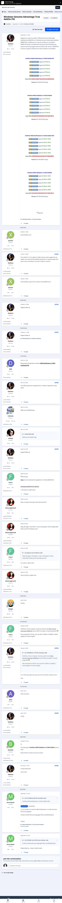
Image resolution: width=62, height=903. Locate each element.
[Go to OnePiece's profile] (4, 24)
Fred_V (10, 482)
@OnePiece (24, 806)
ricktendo (10, 416)
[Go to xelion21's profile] (10, 235)
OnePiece (8, 24)
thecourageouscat (10, 508)
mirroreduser (11, 802)
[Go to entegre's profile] (10, 603)
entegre (10, 609)
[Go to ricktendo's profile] (10, 410)
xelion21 (10, 241)
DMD (10, 369)
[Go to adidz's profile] (10, 694)
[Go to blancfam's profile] (10, 744)
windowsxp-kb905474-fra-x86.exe (30, 486)
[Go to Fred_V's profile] (10, 476)
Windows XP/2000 (29, 24)
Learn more (3, 2)
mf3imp (10, 438)
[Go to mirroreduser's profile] (10, 796)
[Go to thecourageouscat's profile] (10, 502)
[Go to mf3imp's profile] (10, 432)
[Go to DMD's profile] (10, 363)
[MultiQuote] (21, 223)
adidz (10, 700)
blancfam (10, 750)
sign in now (37, 861)
